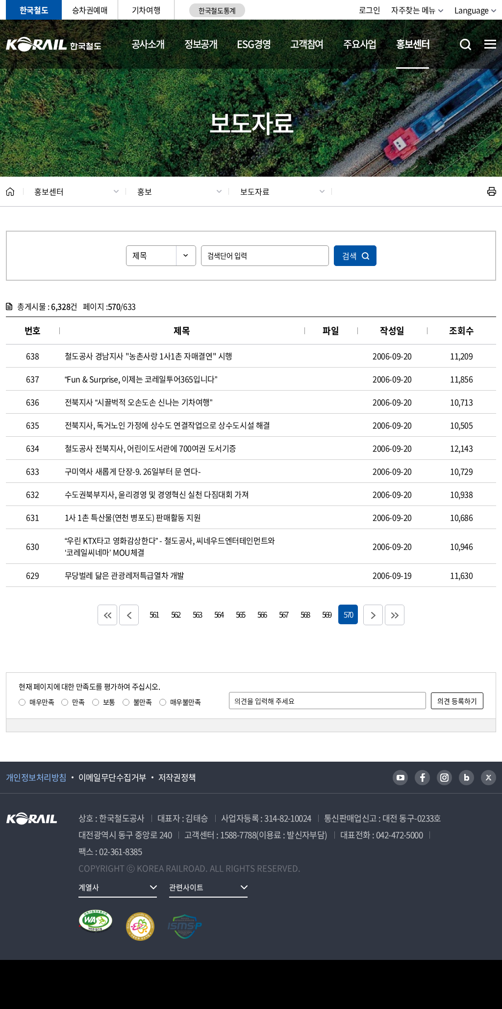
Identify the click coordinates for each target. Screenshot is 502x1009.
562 (175, 614)
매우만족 (41, 702)
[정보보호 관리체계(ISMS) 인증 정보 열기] (185, 926)
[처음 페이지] (107, 615)
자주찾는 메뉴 (413, 10)
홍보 (144, 191)
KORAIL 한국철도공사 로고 (53, 44)
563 (197, 614)
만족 (78, 702)
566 (261, 614)
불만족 (142, 702)
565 (240, 614)
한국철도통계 (217, 10)
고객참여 (306, 44)
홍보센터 (412, 44)
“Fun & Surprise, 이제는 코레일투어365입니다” (141, 379)
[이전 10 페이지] (129, 615)
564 (218, 614)
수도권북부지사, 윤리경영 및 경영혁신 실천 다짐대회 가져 (157, 494)
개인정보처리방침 (36, 777)
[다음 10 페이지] (373, 615)
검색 (349, 256)
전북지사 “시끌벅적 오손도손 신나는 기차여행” (138, 402)
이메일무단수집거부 (112, 777)
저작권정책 (177, 777)
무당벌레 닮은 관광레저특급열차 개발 (124, 575)
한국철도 (34, 10)
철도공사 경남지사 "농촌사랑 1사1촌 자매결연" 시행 (148, 356)
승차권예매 (90, 10)
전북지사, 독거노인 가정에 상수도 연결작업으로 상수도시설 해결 (167, 425)
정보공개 (200, 44)
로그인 (369, 10)
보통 (109, 702)
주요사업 (359, 44)
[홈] (10, 191)
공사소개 (147, 44)
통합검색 (465, 44)
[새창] (400, 777)
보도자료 (255, 191)
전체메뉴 (490, 44)
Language (471, 10)
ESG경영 (253, 44)
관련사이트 (186, 887)
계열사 (88, 887)
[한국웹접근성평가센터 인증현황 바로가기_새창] (95, 926)
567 (283, 614)
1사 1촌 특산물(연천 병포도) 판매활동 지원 (133, 517)
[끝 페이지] (394, 615)
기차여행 (146, 10)
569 (326, 614)
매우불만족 (185, 702)
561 (154, 614)
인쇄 (491, 191)
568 (305, 614)
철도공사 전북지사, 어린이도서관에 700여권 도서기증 (150, 448)
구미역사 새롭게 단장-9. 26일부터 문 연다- (133, 471)
